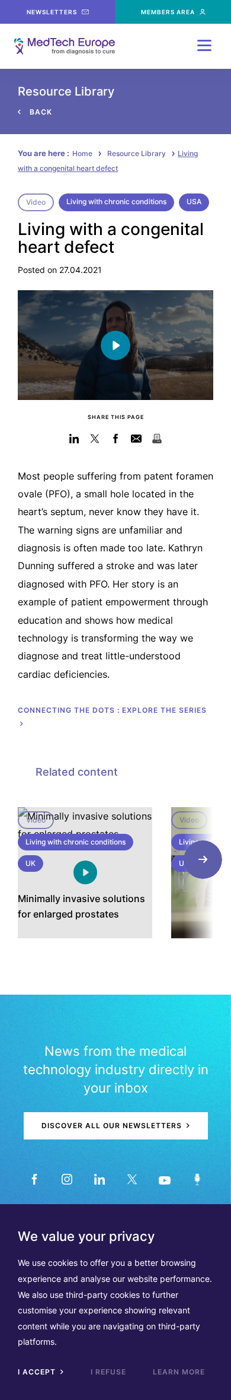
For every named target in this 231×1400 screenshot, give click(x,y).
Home (82, 153)
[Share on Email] (136, 438)
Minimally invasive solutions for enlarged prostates (81, 906)
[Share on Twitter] (95, 438)
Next (203, 859)
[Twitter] (131, 1179)
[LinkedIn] (99, 1179)
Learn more (179, 1371)
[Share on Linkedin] (74, 438)
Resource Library (136, 153)
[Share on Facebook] (115, 438)
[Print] (157, 438)
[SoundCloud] (197, 1179)
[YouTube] (164, 1179)
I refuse (108, 1371)
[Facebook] (34, 1179)
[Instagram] (66, 1179)
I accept (38, 1371)
